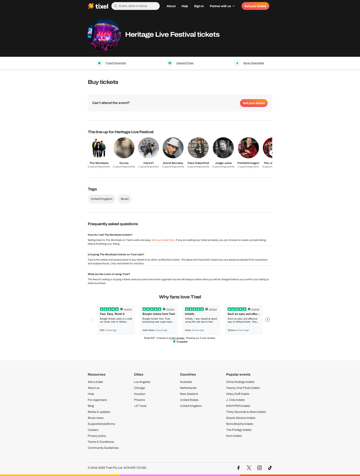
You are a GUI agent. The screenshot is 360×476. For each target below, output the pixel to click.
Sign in (199, 6)
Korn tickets (234, 436)
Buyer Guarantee (254, 63)
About (171, 6)
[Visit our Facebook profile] (238, 468)
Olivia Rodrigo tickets (240, 382)
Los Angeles (142, 382)
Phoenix (139, 400)
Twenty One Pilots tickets (243, 388)
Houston (139, 394)
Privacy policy (97, 436)
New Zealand (189, 394)
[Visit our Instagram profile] (259, 468)
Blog (91, 406)
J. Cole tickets (235, 400)
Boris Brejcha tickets (239, 424)
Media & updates (99, 412)
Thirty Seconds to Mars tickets (246, 412)
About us (94, 388)
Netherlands (188, 388)
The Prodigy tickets (238, 430)
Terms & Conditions (101, 442)
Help (185, 6)
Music (125, 199)
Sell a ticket (95, 382)
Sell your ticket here (163, 240)
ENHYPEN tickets (238, 406)
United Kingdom (101, 199)
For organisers (97, 400)
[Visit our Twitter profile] (249, 468)
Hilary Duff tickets (237, 394)
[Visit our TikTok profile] (270, 468)
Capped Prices (185, 63)
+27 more (140, 406)
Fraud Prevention (116, 63)
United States (189, 400)
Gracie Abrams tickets (240, 418)
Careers (93, 430)
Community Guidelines (103, 448)
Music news (96, 418)
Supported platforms (101, 424)
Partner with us (220, 6)
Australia (186, 382)
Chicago (139, 388)
